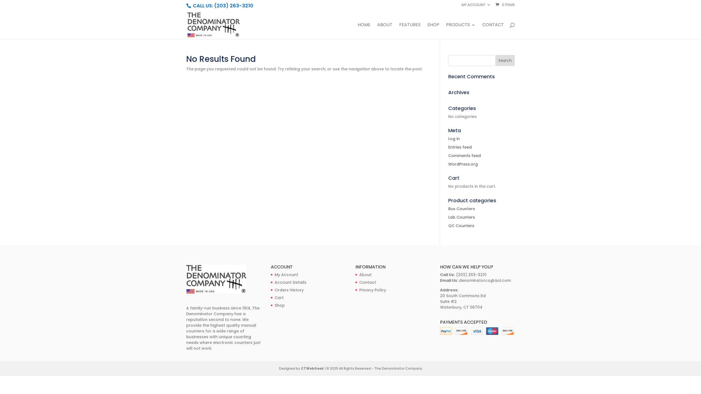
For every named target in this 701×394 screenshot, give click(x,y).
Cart (279, 297)
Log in (454, 138)
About (384, 25)
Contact (493, 25)
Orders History (289, 290)
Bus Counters (461, 209)
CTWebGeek (312, 368)
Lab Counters (461, 217)
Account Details (290, 282)
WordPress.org (463, 164)
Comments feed (464, 155)
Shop (433, 25)
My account (473, 5)
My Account (286, 274)
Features (410, 25)
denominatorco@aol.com (485, 280)
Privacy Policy (372, 290)
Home (364, 25)
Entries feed (460, 147)
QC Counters (461, 225)
